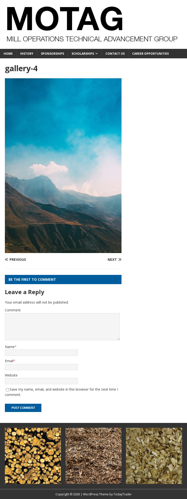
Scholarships (83, 54)
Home (8, 54)
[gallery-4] (63, 250)
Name (10, 346)
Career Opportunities (150, 54)
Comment (13, 310)
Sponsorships (52, 54)
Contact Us (115, 54)
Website (11, 375)
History (26, 54)
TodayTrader (122, 494)
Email (9, 361)
